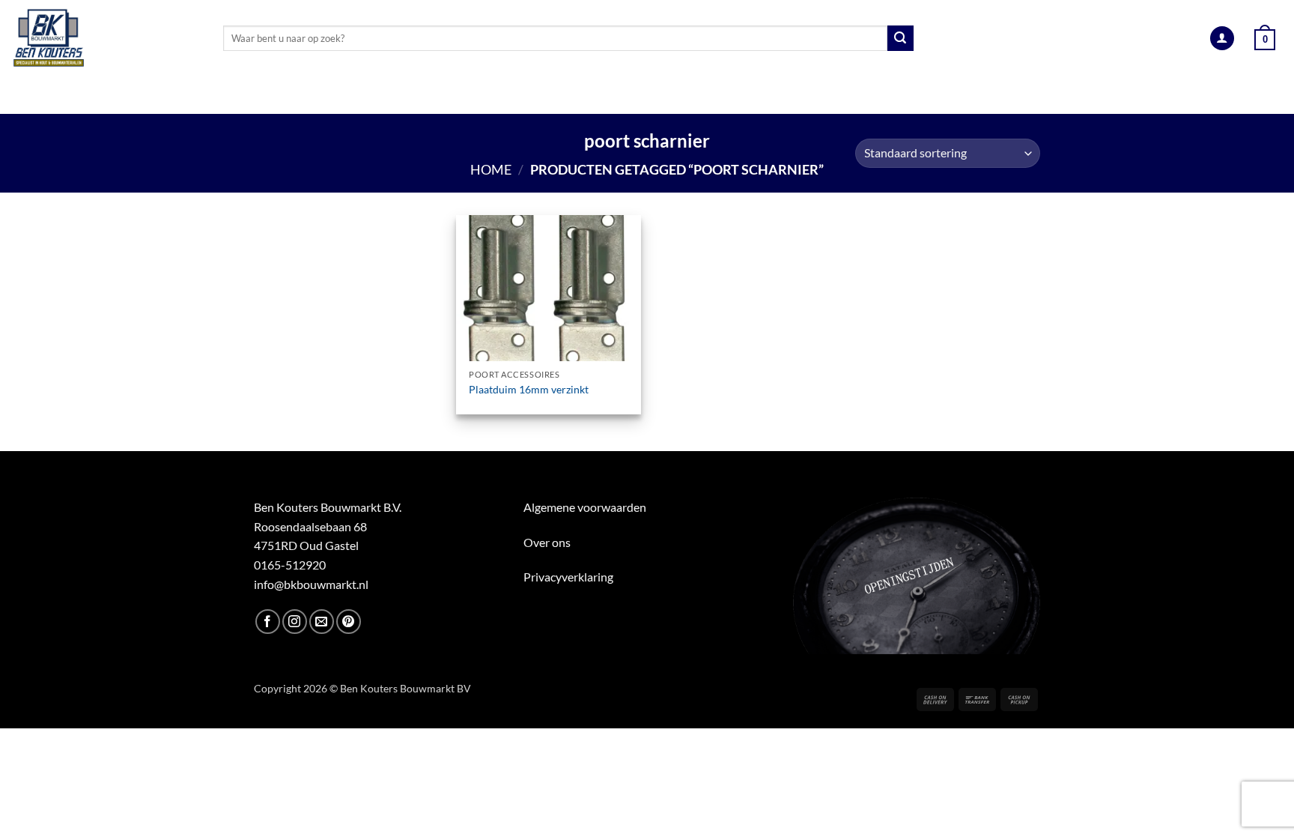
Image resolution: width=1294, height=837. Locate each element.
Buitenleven (631, 95)
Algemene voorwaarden (584, 507)
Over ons (547, 542)
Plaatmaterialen (382, 95)
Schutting (728, 95)
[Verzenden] (900, 38)
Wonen (809, 95)
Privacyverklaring (568, 576)
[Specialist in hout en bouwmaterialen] (106, 38)
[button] (1222, 38)
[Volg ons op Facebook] (267, 621)
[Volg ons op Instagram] (294, 621)
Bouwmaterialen (514, 95)
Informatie (1066, 95)
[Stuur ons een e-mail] (321, 621)
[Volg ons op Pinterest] (348, 621)
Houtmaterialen (244, 95)
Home (490, 169)
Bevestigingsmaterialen (931, 95)
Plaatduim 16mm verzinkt (529, 389)
